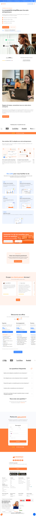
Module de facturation (21, 481)
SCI (10, 484)
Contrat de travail (4, 489)
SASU (11, 481)
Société (3, 482)
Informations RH (28, 484)
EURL (11, 483)
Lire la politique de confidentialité (6, 508)
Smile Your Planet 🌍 (29, 486)
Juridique (3, 490)
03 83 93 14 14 (18, 241)
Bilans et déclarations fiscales (22, 482)
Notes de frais (20, 480)
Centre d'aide (28, 480)
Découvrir (4, 181)
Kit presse (28, 487)
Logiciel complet (5, 334)
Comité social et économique (5, 487)
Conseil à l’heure (4, 491)
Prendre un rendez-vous (8, 241)
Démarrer (18, 299)
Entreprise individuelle (5, 480)
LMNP (11, 485)
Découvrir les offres (5, 116)
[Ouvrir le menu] (34, 4)
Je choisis (10, 511)
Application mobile (21, 483)
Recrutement (28, 483)
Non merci (4, 511)
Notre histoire (28, 482)
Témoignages (28, 485)
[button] (1, 514)
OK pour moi (16, 511)
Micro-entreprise (4, 481)
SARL (11, 482)
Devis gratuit (18, 441)
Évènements (28, 481)
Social (3, 488)
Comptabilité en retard (5, 486)
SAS (10, 480)
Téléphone (11, 431)
